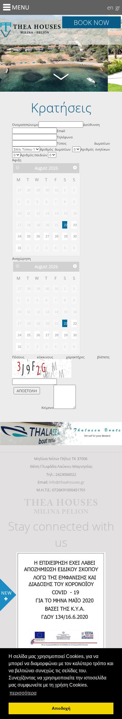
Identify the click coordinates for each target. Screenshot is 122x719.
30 (74, 236)
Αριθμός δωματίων (56, 149)
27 (47, 236)
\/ (61, 76)
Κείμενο (47, 407)
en (110, 7)
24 (19, 236)
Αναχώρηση (21, 258)
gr (117, 7)
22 (65, 225)
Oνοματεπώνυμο (25, 124)
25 (28, 236)
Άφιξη (16, 160)
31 (19, 248)
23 (74, 225)
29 (65, 236)
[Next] (75, 167)
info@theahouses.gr (66, 482)
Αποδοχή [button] (61, 708)
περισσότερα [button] (22, 692)
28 (56, 236)
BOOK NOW (91, 22)
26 (38, 236)
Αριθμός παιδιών (34, 155)
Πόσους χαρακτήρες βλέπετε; (61, 357)
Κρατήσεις (30, 30)
